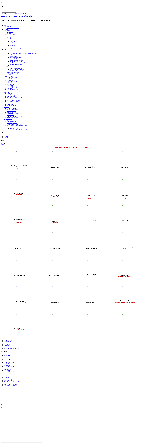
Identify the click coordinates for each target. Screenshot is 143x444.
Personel (9, 38)
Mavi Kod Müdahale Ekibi (16, 64)
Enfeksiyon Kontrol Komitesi (16, 60)
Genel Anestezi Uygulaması (13, 100)
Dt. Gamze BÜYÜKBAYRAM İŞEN (125, 247)
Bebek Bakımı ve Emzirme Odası (14, 97)
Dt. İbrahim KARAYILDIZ (19, 219)
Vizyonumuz (10, 33)
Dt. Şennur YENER (125, 301)
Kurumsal (6, 29)
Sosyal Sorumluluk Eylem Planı (14, 74)
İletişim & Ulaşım (8, 119)
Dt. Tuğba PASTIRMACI (90, 275)
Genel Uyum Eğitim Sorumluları (17, 69)
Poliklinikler (9, 93)
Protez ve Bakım (10, 85)
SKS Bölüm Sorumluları (12, 66)
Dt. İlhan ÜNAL (55, 222)
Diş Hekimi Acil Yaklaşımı (13, 77)
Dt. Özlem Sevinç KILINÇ (90, 248)
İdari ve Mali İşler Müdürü (13, 28)
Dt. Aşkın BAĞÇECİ (90, 167)
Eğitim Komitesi (13, 56)
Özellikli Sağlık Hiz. (8, 131)
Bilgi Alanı (6, 107)
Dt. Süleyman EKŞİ (91, 221)
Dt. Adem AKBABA (55, 167)
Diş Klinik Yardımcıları (15, 42)
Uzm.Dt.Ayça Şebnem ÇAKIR (19, 166)
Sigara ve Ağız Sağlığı (12, 87)
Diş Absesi (9, 78)
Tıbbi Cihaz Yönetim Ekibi (16, 61)
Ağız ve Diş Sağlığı (8, 76)
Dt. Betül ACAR (55, 302)
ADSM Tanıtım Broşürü (12, 108)
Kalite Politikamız (11, 34)
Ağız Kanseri (10, 88)
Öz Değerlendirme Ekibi (15, 52)
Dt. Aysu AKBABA (19, 194)
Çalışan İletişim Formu (12, 123)
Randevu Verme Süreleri (12, 109)
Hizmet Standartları (11, 111)
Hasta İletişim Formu (11, 121)
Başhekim (9, 26)
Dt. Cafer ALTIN (55, 196)
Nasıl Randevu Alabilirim (13, 113)
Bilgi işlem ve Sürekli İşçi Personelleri (18, 48)
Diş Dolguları (10, 82)
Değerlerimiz (10, 37)
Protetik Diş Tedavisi (11, 105)
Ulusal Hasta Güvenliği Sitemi (14, 124)
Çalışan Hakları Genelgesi (16, 116)
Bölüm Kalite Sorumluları (16, 68)
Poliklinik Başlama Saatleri (13, 117)
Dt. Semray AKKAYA (19, 275)
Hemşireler (12, 45)
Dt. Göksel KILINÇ (55, 248)
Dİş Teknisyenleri (14, 44)
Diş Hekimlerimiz (14, 40)
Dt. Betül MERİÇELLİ (55, 275)
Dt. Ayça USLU (125, 167)
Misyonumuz (10, 32)
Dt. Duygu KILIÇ (90, 302)
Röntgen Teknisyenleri (15, 46)
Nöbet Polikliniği (11, 96)
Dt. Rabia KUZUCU (19, 329)
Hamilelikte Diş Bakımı (12, 89)
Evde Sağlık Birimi (11, 99)
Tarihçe (8, 30)
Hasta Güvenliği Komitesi (16, 54)
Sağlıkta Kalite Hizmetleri (13, 72)
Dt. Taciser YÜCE (19, 248)
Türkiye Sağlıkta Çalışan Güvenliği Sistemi (17, 125)
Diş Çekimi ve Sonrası (12, 81)
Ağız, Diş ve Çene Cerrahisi (13, 101)
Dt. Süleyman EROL (125, 220)
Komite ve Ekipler (11, 50)
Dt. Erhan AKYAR (90, 195)
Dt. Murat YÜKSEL (125, 276)
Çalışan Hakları (10, 115)
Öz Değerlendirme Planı (12, 73)
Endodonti (9, 103)
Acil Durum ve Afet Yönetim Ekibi (18, 62)
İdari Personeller (13, 41)
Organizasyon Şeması (12, 36)
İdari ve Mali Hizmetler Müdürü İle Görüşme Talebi (22, 129)
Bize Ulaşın (9, 120)
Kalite (5, 49)
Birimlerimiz (6, 92)
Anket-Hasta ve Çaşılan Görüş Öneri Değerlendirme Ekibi (23, 53)
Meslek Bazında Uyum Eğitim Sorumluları (20, 70)
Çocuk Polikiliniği (11, 95)
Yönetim (6, 25)
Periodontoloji (10, 104)
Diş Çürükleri (10, 80)
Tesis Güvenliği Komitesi (15, 57)
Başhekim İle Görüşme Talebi (17, 128)
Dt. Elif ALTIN (125, 195)
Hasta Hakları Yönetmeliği (13, 112)
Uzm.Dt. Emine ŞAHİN (19, 302)
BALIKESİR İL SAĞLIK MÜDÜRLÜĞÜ (16, 16)
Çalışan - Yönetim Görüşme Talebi (15, 127)
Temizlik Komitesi (14, 58)
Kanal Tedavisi (10, 84)
